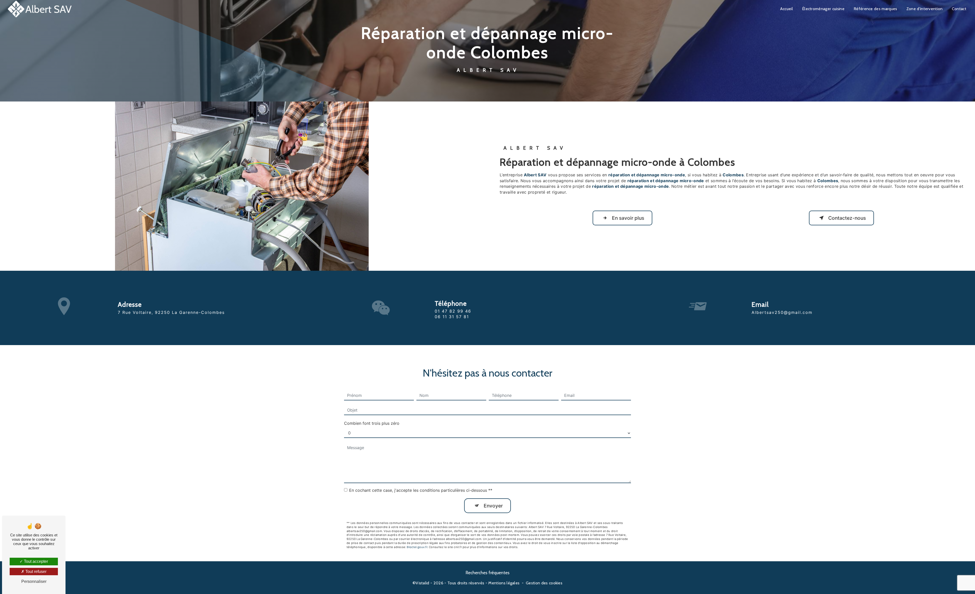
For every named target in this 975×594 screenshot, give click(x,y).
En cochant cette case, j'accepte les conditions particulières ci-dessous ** (420, 490)
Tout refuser (35, 571)
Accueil (786, 8)
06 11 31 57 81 (452, 316)
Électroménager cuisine (823, 8)
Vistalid (422, 583)
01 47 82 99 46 (453, 311)
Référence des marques (875, 8)
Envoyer (493, 506)
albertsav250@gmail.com (782, 312)
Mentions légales (503, 583)
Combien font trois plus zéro (371, 423)
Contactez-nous (847, 218)
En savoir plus (628, 218)
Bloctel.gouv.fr (417, 547)
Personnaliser (33, 581)
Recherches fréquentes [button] (488, 572)
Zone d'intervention (924, 8)
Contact (959, 8)
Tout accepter (35, 561)
